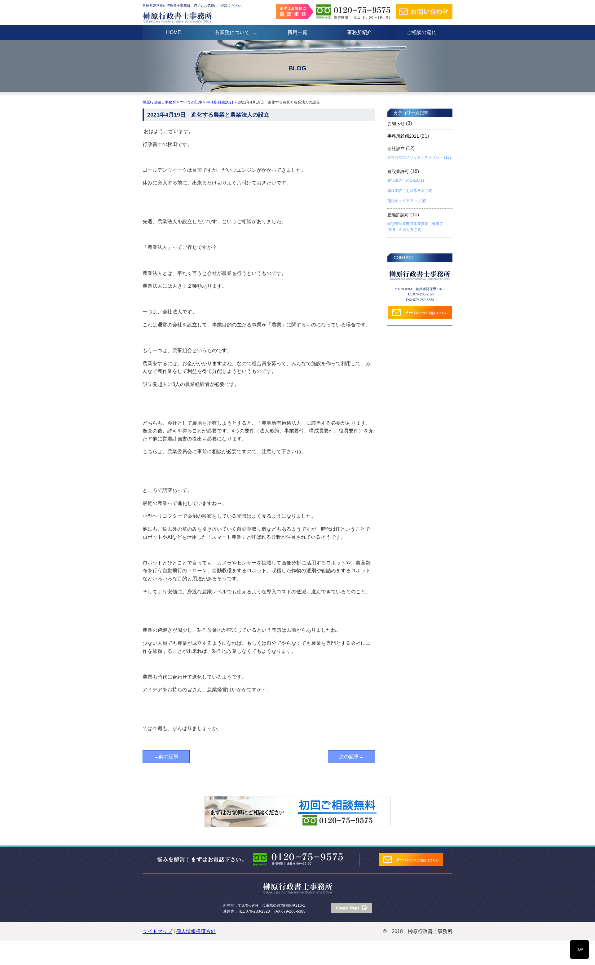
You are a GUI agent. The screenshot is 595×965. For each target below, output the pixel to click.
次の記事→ (351, 756)
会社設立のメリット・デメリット (415, 157)
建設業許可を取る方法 (406, 190)
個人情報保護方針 (196, 931)
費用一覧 (297, 32)
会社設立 (396, 148)
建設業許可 (398, 171)
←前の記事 (166, 756)
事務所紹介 (359, 32)
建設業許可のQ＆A (402, 180)
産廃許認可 (398, 214)
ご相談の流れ (421, 32)
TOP (579, 949)
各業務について (232, 32)
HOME (173, 32)
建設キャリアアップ (404, 201)
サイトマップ (157, 931)
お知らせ (396, 123)
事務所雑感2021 (403, 136)
